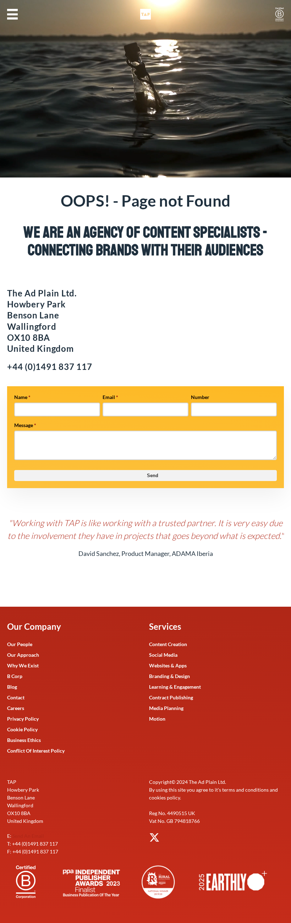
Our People (19, 644)
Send (152, 475)
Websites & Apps (168, 665)
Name (22, 397)
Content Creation (168, 644)
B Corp (14, 676)
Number (200, 397)
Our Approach (23, 655)
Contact (15, 697)
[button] (12, 14)
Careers (15, 708)
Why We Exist (23, 665)
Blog (12, 687)
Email (110, 397)
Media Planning (166, 708)
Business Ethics (24, 740)
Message (25, 425)
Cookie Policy (22, 729)
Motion (157, 719)
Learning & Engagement (175, 687)
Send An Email (28, 836)
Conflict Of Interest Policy (36, 751)
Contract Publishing (171, 697)
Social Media (163, 655)
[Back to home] (145, 14)
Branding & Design (169, 676)
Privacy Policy (23, 719)
